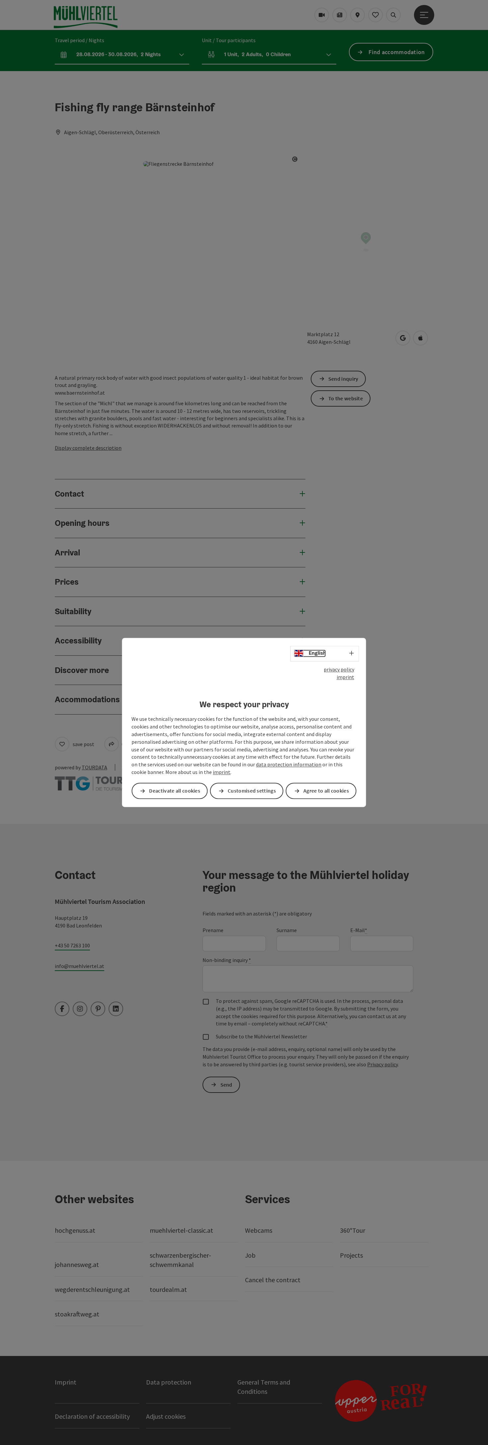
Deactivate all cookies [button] (174, 791)
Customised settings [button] (252, 791)
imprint (345, 677)
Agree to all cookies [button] (326, 791)
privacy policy (339, 669)
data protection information (288, 764)
